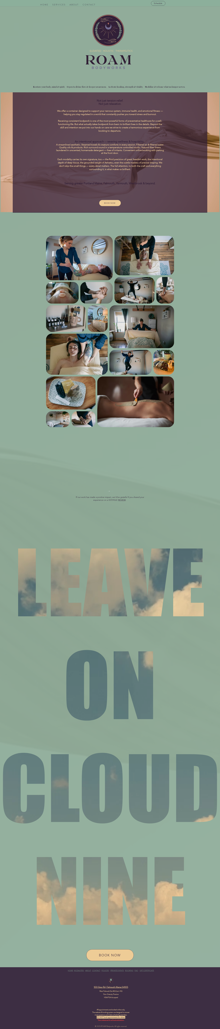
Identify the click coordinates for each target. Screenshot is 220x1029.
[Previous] (56, 480)
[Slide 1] (107, 491)
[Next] (164, 480)
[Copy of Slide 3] (112, 491)
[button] (58, 4)
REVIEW (122, 500)
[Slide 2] (109, 491)
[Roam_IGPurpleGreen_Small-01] (111, 980)
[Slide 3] (110, 491)
